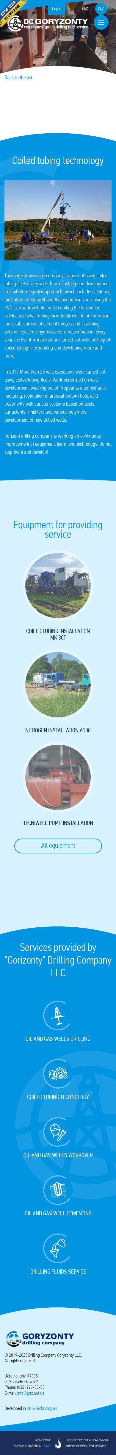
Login (56, 9)
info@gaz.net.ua (30, 1393)
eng (101, 9)
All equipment (58, 846)
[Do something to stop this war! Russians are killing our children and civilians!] (13, 13)
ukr (85, 9)
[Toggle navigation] (101, 22)
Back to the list (18, 78)
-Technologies (42, 1408)
